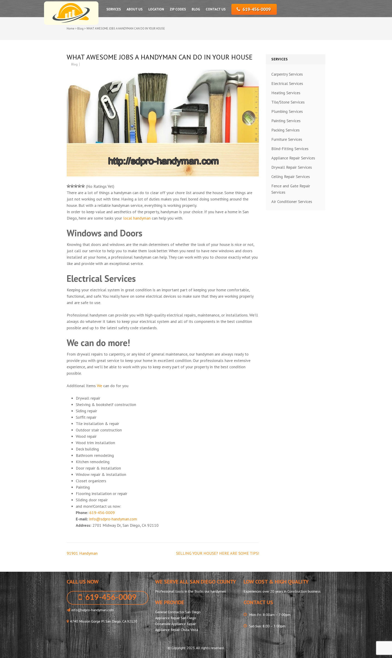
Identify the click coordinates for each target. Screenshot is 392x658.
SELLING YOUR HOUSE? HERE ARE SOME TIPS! (217, 553)
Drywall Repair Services (291, 167)
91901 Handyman (82, 553)
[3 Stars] (76, 186)
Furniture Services (286, 139)
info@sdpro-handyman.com (113, 519)
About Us (135, 9)
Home (70, 28)
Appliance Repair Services (293, 158)
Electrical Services (287, 83)
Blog (196, 9)
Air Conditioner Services (291, 201)
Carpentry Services (287, 74)
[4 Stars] (79, 186)
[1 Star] (68, 186)
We (99, 385)
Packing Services (285, 130)
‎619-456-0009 (257, 9)
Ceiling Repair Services (290, 176)
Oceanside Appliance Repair (175, 623)
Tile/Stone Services (288, 102)
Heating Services (285, 92)
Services (113, 9)
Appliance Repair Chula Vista (176, 629)
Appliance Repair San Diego (175, 618)
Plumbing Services (287, 111)
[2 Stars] (72, 186)
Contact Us (216, 9)
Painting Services (286, 120)
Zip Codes (178, 9)
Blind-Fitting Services (290, 148)
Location (156, 9)
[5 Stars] (83, 186)
